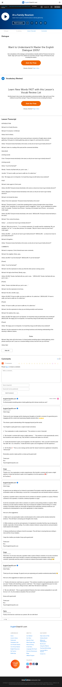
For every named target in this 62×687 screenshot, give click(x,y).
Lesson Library (4, 6)
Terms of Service (46, 684)
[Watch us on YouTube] (30, 664)
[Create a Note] (36, 23)
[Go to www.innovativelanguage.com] (31, 680)
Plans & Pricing (30, 644)
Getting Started (43, 638)
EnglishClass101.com (40, 682)
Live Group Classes (15, 646)
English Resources (15, 649)
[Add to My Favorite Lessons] (32, 23)
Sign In (7, 367)
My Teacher (13, 651)
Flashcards (13, 640)
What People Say (30, 642)
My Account (43, 643)
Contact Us (42, 653)
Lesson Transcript (31, 31)
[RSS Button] (3, 363)
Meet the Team (30, 640)
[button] (59, 2)
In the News (29, 646)
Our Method (29, 635)
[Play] (3, 78)
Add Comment (9, 393)
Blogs (27, 653)
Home (12, 635)
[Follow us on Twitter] (27, 664)
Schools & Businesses (31, 651)
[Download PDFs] (40, 23)
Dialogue (6, 31)
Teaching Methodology (45, 648)
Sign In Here (36, 68)
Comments (44, 31)
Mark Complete (18, 23)
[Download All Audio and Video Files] (45, 23)
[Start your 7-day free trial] (15, 664)
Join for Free (31, 63)
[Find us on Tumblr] (37, 664)
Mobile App (13, 653)
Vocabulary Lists (14, 642)
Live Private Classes (15, 644)
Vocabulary (19, 31)
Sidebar (58, 7)
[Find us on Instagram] (27, 667)
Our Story (28, 638)
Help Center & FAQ (44, 635)
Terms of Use (56, 682)
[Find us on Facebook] (34, 664)
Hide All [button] (7, 350)
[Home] (30, 3)
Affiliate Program (30, 655)
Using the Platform (44, 646)
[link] (42, 7)
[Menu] (2, 2)
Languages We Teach (31, 649)
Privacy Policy (48, 682)
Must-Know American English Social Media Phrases (19, 6)
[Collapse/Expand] (31, 358)
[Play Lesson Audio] (5, 16)
